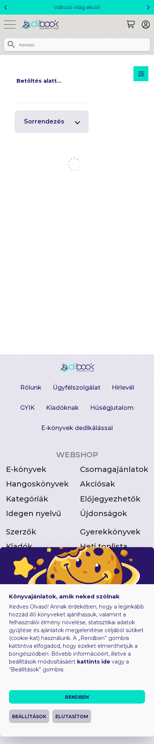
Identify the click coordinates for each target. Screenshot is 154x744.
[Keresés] (130, 24)
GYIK (27, 407)
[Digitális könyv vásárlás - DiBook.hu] (42, 24)
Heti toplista (103, 546)
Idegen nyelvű (33, 513)
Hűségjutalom (112, 407)
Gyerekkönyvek (110, 531)
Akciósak (97, 483)
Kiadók (19, 546)
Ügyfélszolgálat (77, 387)
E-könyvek (26, 469)
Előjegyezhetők (110, 498)
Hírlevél (123, 387)
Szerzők (21, 531)
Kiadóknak (62, 407)
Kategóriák (27, 498)
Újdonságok (103, 513)
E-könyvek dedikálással (77, 428)
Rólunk (30, 387)
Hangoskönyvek (37, 483)
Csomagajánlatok (114, 469)
